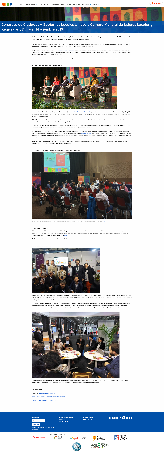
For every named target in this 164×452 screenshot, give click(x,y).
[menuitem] (9, 4)
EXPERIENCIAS (66, 4)
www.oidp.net (87, 419)
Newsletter (35, 417)
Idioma (95, 4)
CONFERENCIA (43, 4)
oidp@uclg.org (88, 417)
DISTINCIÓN (55, 4)
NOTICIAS (76, 4)
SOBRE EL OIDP (31, 4)
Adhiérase (157, 3)
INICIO (21, 4)
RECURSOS (85, 4)
